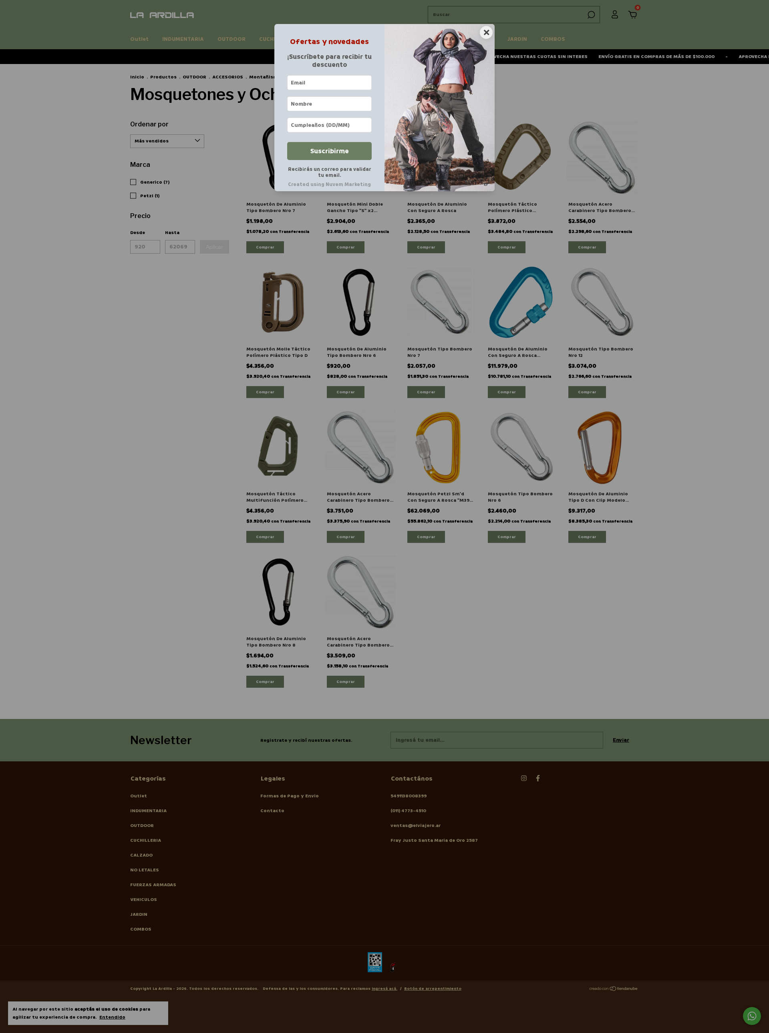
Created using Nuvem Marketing (329, 184)
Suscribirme (329, 151)
